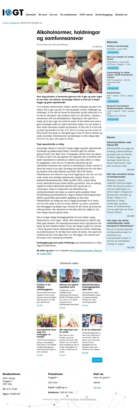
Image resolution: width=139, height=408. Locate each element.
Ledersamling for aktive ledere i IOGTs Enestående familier (120, 75)
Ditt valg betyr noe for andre (68, 331)
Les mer (40, 305)
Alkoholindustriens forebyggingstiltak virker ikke (91, 287)
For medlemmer (68, 14)
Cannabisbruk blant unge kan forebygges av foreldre (46, 333)
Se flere (97, 360)
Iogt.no (6, 23)
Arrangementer (113, 52)
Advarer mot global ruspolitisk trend (68, 286)
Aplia (57, 399)
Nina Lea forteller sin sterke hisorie (120, 58)
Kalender (31, 14)
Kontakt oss (121, 14)
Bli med (43, 14)
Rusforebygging (104, 14)
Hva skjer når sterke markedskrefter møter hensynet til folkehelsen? (120, 223)
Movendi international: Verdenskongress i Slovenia (120, 107)
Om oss (54, 14)
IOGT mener (86, 14)
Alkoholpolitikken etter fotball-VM (119, 143)
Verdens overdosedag (117, 46)
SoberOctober (113, 93)
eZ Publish (74, 399)
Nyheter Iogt (14, 23)
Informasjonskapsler (88, 399)
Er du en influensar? (91, 330)
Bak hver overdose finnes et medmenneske (120, 175)
